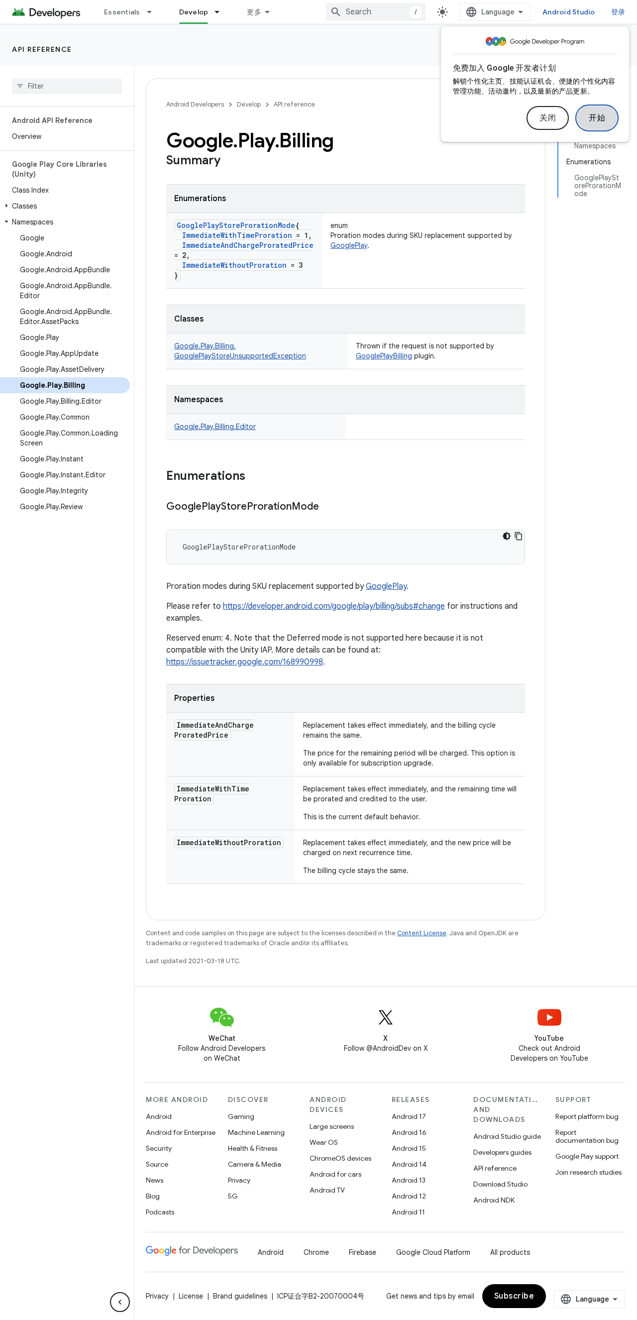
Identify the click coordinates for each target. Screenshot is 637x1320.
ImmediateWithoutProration (234, 265)
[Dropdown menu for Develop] (221, 12)
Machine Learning (256, 1132)
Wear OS (324, 1142)
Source (157, 1164)
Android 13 (408, 1180)
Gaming (241, 1116)
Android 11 (408, 1212)
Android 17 (409, 1116)
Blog (153, 1196)
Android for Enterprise (180, 1132)
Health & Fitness (252, 1148)
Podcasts (160, 1212)
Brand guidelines (240, 1296)
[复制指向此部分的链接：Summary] (230, 161)
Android (159, 1116)
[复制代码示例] (519, 536)
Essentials (122, 11)
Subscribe (514, 1296)
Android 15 (409, 1148)
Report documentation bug (587, 1136)
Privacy (239, 1180)
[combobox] (375, 12)
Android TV (327, 1190)
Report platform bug (587, 1116)
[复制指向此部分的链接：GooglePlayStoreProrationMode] (329, 507)
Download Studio (500, 1184)
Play (361, 245)
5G (233, 1196)
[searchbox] (67, 86)
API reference (42, 49)
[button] (65, 206)
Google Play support (587, 1156)
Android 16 (409, 1132)
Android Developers (195, 104)
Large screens (332, 1126)
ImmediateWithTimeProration (237, 235)
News (154, 1180)
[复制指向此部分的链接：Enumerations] (255, 477)
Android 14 (409, 1164)
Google (342, 245)
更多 (254, 11)
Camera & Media (254, 1164)
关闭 (547, 118)
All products (510, 1252)
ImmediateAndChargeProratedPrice (248, 245)
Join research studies (588, 1172)
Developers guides (502, 1152)
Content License (421, 933)
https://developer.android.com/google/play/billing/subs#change (334, 606)
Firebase (362, 1252)
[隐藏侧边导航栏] (120, 1302)
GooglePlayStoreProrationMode (236, 225)
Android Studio (568, 11)
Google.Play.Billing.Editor (215, 426)
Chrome (316, 1252)
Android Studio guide (507, 1136)
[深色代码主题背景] (507, 536)
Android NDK (494, 1200)
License (191, 1296)
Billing (402, 355)
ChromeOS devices (340, 1158)
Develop (194, 11)
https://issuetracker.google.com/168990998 (244, 662)
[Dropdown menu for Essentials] (153, 12)
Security (159, 1148)
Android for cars (335, 1174)
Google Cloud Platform (433, 1252)
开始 (597, 118)
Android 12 (409, 1196)
